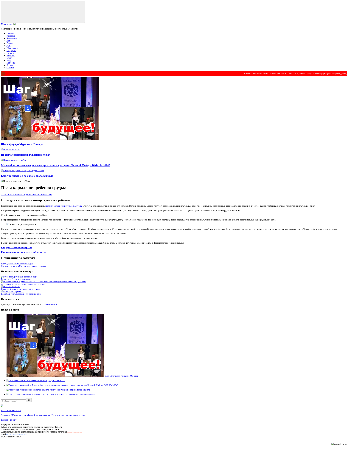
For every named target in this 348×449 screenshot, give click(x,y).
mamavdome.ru (18, 194)
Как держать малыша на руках (16, 247)
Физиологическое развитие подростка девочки (23, 284)
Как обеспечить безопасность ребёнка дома (21, 294)
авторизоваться (50, 304)
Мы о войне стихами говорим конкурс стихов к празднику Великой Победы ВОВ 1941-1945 (55, 165)
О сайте (10, 68)
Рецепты (11, 55)
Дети (9, 41)
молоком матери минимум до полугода (63, 206)
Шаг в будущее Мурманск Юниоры (22, 144)
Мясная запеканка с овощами (23, 266)
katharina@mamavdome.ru (16, 434)
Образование (13, 48)
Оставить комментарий (41, 194)
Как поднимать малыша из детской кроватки (23, 252)
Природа (11, 63)
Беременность (13, 38)
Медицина (11, 50)
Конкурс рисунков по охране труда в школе (27, 175)
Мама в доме (7, 24)
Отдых (10, 43)
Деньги (10, 65)
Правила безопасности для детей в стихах (25, 154)
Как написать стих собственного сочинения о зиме (70, 394)
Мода (9, 60)
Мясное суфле (17, 264)
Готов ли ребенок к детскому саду (16, 279)
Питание (11, 53)
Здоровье (11, 36)
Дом (8, 45)
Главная (10, 33)
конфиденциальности (74, 432)
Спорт (9, 58)
